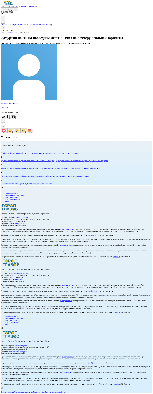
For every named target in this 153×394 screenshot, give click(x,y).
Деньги (3, 124)
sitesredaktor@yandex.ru (18, 223)
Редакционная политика (14, 195)
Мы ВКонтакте (23, 25)
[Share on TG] (10, 118)
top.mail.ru (116, 257)
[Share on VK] (3, 117)
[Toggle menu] (3, 18)
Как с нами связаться (13, 199)
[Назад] (3, 22)
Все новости (34, 25)
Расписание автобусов (9, 25)
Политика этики (11, 197)
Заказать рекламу (45, 25)
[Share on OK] (8, 117)
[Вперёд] (3, 27)
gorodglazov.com (21, 217)
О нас (7, 201)
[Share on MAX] (13, 117)
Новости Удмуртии (8, 10)
